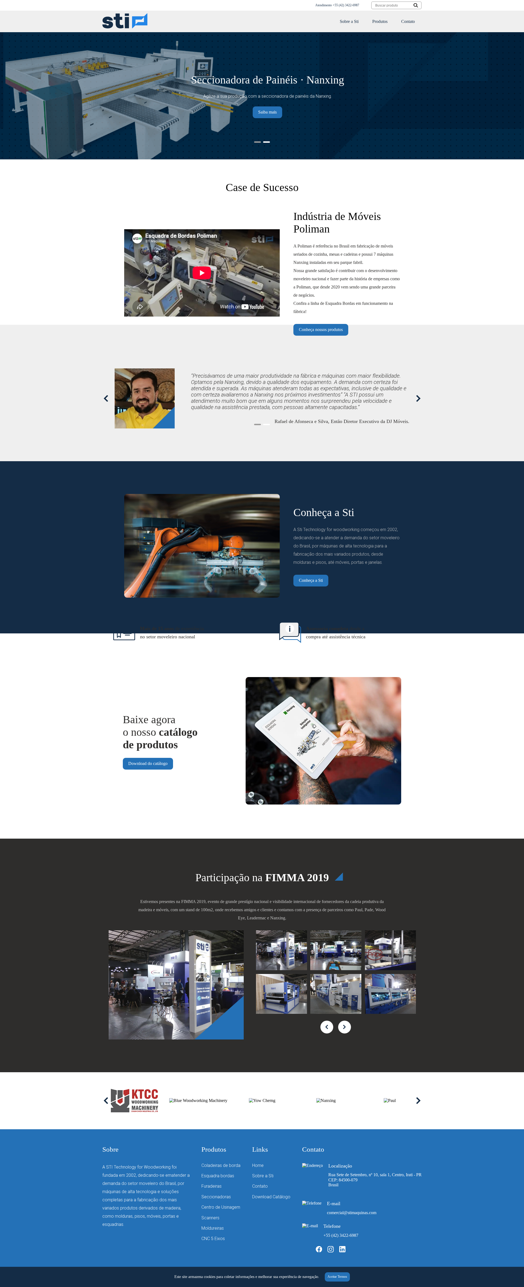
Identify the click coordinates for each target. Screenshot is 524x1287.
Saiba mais (262, 112)
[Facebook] (319, 1250)
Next (418, 398)
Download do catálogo (148, 763)
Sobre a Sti (349, 21)
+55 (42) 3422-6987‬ (346, 5)
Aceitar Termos (337, 1277)
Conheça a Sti (311, 580)
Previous (106, 398)
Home (258, 1165)
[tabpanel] (262, 95)
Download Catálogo (271, 1196)
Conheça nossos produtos (321, 329)
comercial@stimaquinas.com (351, 1212)
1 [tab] (257, 142)
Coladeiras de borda (220, 1165)
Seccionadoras (216, 1196)
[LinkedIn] (342, 1250)
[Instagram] (330, 1250)
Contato (408, 21)
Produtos (380, 21)
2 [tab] (266, 142)
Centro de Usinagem (220, 1207)
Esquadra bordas (217, 1175)
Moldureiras (212, 1228)
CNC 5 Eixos (213, 1238)
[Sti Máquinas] (124, 27)
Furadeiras (211, 1186)
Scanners (210, 1217)
